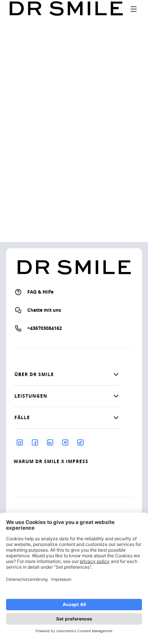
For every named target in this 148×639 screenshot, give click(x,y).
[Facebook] (35, 442)
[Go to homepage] (66, 9)
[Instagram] (20, 442)
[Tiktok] (80, 442)
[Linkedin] (50, 442)
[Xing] (65, 442)
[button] (66, 374)
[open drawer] (133, 9)
